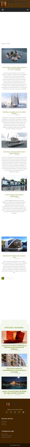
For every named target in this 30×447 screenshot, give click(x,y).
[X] (19, 412)
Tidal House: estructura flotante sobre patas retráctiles (14, 152)
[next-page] (12, 278)
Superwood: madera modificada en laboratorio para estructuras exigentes (14, 347)
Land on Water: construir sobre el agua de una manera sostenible (14, 68)
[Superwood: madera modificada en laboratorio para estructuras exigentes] (14, 337)
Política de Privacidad (7, 435)
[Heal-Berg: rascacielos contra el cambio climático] (14, 100)
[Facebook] (6, 412)
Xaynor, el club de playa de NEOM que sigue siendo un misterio (14, 392)
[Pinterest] (10, 412)
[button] (2, 10)
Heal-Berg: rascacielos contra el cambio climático (14, 112)
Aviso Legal (4, 434)
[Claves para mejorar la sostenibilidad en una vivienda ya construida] (14, 360)
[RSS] (15, 412)
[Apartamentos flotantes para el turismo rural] (14, 244)
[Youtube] (23, 412)
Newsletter (4, 421)
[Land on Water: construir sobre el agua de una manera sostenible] (14, 55)
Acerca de (4, 424)
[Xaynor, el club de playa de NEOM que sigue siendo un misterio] (14, 383)
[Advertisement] (15, 27)
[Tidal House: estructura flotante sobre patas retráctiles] (14, 140)
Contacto (4, 423)
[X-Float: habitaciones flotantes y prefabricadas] (14, 183)
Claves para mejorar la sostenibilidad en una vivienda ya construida (14, 370)
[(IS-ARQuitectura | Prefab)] (15, 4)
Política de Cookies (6, 437)
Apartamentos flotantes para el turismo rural (14, 256)
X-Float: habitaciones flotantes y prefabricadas (14, 195)
